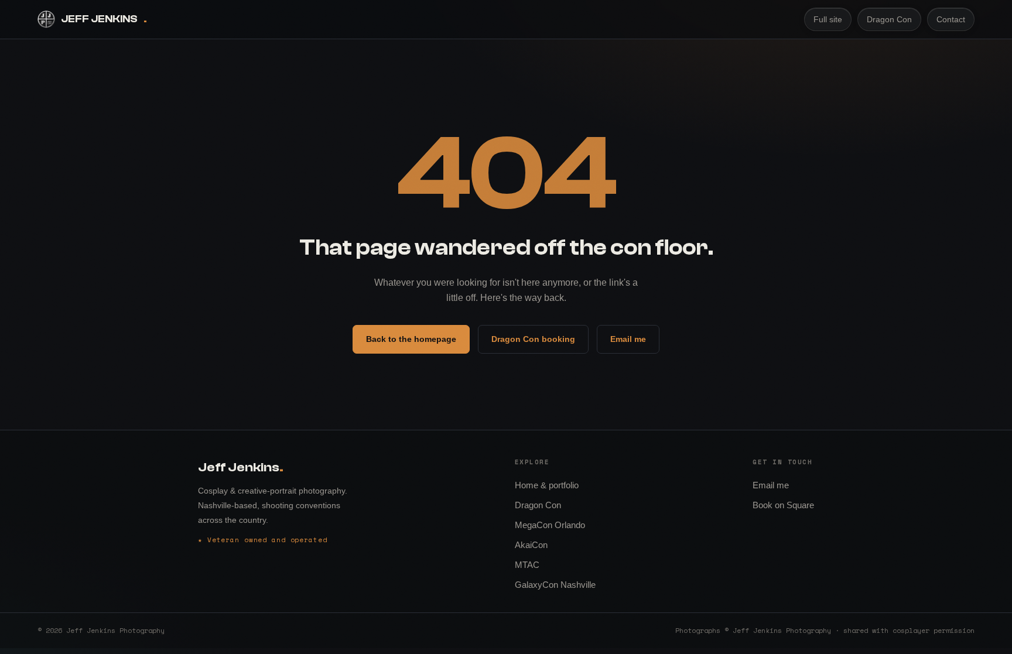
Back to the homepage (411, 339)
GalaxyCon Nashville (555, 585)
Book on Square (783, 505)
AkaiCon (531, 545)
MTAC (527, 565)
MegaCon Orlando (550, 525)
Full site (827, 19)
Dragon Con (889, 19)
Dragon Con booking (533, 339)
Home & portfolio (547, 485)
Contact (950, 19)
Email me (628, 339)
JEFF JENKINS (104, 19)
